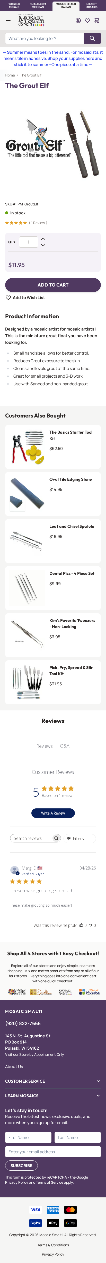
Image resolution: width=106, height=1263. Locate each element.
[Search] (92, 38)
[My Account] (78, 20)
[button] (14, 5)
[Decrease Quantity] (43, 245)
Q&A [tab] (64, 746)
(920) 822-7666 (23, 1023)
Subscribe (21, 1165)
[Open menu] (8, 20)
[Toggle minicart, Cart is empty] (97, 20)
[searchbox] (30, 838)
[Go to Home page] (31, 20)
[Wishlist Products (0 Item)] (87, 20)
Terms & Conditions (53, 1245)
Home (10, 75)
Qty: (12, 242)
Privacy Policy (53, 1254)
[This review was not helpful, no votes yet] (90, 925)
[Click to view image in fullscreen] (53, 143)
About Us (14, 1066)
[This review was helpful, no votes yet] (81, 925)
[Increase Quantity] (43, 239)
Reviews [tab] (44, 746)
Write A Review (53, 813)
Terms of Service (49, 1182)
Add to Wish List (29, 297)
